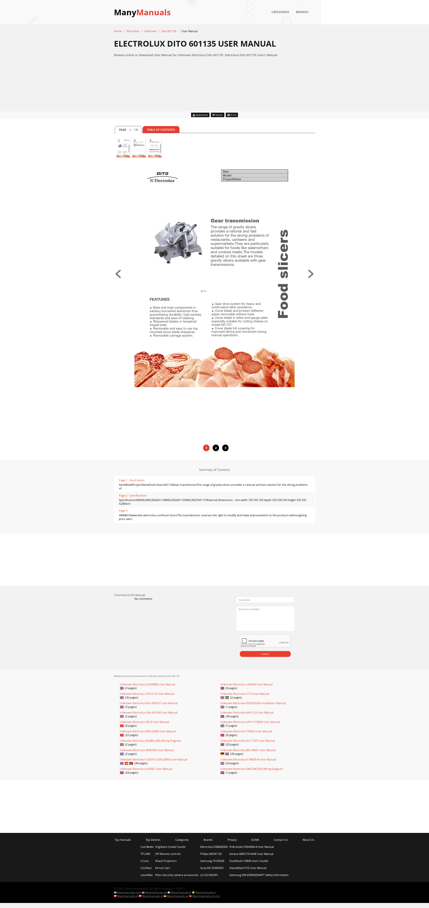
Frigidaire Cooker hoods (170, 847)
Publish (265, 654)
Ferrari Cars (162, 868)
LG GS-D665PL (209, 875)
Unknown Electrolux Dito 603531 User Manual (149, 703)
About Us (308, 840)
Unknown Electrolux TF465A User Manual (246, 731)
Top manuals (123, 840)
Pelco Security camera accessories (177, 875)
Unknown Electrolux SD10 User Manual (144, 722)
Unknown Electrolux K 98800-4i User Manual (248, 759)
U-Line (145, 861)
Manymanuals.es (177, 896)
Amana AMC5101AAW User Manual (251, 854)
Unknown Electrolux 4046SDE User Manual (147, 750)
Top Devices (153, 840)
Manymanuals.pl (127, 896)
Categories (280, 12)
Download (202, 114)
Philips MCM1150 (211, 854)
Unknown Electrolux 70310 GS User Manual (147, 694)
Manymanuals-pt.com (206, 896)
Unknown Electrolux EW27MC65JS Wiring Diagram (251, 769)
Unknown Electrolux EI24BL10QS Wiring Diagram (150, 741)
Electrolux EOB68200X (214, 847)
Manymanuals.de (156, 892)
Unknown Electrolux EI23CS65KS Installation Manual (253, 703)
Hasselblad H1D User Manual (247, 868)
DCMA (255, 840)
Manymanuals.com (129, 892)
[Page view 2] (311, 277)
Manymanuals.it (205, 892)
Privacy (232, 840)
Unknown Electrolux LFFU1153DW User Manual (250, 722)
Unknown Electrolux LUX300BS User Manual (147, 684)
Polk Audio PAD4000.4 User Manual (251, 847)
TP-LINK (145, 854)
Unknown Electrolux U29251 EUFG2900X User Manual (153, 759)
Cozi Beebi (147, 847)
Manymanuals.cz (152, 896)
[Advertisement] (214, 87)
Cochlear (146, 868)
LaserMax (147, 875)
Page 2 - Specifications (133, 495)
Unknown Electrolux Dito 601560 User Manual (149, 712)
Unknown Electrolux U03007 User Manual (146, 769)
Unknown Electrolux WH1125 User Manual (247, 712)
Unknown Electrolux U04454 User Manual (246, 684)
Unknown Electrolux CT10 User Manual (244, 694)
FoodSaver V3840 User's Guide (248, 861)
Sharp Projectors (166, 861)
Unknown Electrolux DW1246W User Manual (148, 731)
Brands (302, 12)
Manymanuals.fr (181, 892)
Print (233, 114)
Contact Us (281, 840)
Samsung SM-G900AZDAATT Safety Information (259, 875)
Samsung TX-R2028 (212, 861)
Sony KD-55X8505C (212, 868)
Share (219, 114)
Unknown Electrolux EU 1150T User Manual (247, 741)
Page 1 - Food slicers (132, 480)
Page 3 (123, 511)
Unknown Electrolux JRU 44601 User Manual (248, 750)
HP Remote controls (168, 854)
